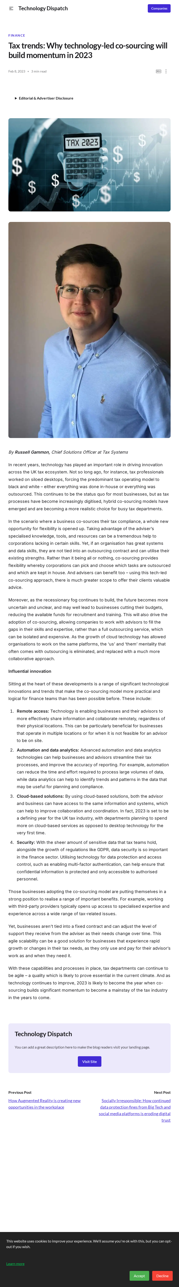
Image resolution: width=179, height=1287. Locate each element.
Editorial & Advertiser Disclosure (46, 98)
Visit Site (89, 1061)
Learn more (15, 1263)
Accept (139, 1275)
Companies (159, 8)
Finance (16, 35)
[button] (11, 8)
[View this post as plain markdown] (158, 71)
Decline (162, 1275)
